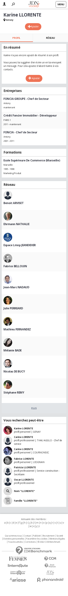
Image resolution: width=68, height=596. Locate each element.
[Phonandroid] (50, 580)
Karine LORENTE (23, 428)
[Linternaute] (18, 565)
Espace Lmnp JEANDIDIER (19, 245)
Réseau (50, 37)
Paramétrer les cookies (36, 539)
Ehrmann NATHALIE (16, 224)
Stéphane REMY (13, 392)
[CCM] (50, 559)
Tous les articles (15, 542)
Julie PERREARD (13, 308)
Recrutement (48, 536)
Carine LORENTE (23, 437)
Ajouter (35, 26)
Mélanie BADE (12, 350)
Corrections (30, 542)
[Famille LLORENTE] (7, 500)
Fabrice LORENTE (24, 458)
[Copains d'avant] (18, 573)
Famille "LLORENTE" (25, 500)
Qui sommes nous (13, 536)
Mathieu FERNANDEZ (17, 329)
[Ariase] (18, 580)
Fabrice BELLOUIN (15, 266)
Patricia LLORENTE (25, 467)
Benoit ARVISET (13, 203)
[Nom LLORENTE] (7, 491)
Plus (34, 408)
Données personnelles (13, 539)
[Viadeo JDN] (50, 573)
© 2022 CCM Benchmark (49, 542)
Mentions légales (57, 539)
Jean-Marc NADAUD (16, 287)
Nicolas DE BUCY (14, 371)
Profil (16, 37)
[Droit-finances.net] (50, 566)
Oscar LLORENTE (24, 479)
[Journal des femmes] (18, 559)
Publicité (37, 536)
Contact (27, 536)
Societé (59, 536)
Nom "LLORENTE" (24, 491)
